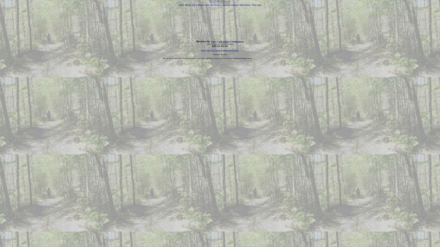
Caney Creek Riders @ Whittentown (227, 41)
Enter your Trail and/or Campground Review (219, 50)
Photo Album (244, 5)
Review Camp (203, 5)
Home (181, 5)
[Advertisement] (220, 22)
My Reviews (216, 5)
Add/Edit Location (230, 5)
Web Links (256, 5)
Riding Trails (190, 5)
